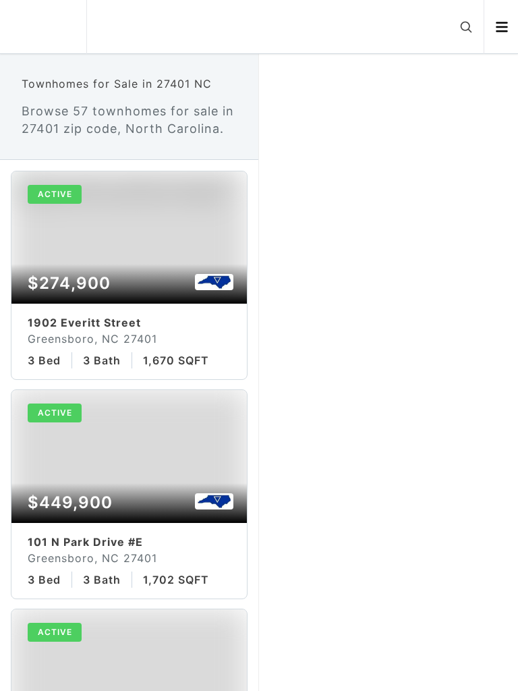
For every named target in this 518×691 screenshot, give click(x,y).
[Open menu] (501, 27)
